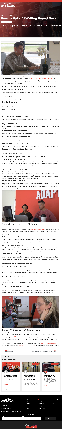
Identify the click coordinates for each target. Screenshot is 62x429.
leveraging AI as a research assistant (19, 336)
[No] (60, 425)
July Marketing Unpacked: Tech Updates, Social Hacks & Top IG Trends (11, 377)
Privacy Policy (34, 425)
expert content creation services (48, 343)
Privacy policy (33, 427)
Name (3, 416)
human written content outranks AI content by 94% (42, 78)
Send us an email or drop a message (27, 345)
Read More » (6, 384)
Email (22, 416)
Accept (27, 427)
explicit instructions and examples (37, 229)
